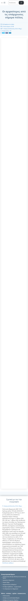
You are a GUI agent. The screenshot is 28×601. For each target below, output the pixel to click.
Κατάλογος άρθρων (8, 563)
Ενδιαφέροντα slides (8, 24)
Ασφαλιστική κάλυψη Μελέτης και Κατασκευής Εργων (14, 577)
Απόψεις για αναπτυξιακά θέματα (11, 598)
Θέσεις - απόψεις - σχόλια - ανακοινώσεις (13, 593)
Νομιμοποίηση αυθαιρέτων (10, 584)
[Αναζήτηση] (21, 3)
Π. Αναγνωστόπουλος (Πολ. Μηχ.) (12, 29)
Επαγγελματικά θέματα (8, 574)
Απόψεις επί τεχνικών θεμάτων (10, 600)
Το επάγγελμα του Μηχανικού (10, 589)
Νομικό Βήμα (6, 582)
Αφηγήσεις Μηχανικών (8, 580)
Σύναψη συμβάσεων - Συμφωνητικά (12, 586)
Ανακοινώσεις (6, 595)
